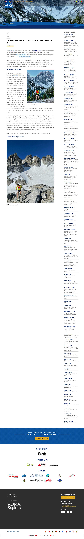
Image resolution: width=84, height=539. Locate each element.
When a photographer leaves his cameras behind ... (71, 283)
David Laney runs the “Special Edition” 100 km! (30, 42)
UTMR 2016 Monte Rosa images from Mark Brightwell (70, 329)
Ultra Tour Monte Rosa (70, 423)
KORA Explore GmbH (13, 531)
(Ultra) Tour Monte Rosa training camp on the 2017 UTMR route (71, 349)
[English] (74, 1)
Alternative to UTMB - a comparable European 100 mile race (71, 257)
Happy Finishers (68, 396)
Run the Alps (17, 75)
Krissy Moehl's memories (70, 400)
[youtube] (62, 512)
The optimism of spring (70, 391)
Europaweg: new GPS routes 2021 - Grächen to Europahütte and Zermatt (71, 44)
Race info (51, 4)
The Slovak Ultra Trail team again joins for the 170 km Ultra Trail (70, 63)
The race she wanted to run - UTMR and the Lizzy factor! (71, 417)
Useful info (60, 4)
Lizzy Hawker (10, 45)
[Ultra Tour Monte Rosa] (9, 4)
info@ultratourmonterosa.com (69, 506)
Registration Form (12, 496)
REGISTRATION (42, 4)
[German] (77, 1)
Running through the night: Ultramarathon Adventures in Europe (70, 154)
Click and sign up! (40, 438)
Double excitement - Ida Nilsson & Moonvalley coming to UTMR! (70, 178)
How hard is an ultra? (69, 360)
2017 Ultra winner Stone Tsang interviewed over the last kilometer (70, 291)
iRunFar (11, 50)
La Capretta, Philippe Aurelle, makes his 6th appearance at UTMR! (70, 70)
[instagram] (71, 512)
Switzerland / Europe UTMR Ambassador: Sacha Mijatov (71, 122)
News (78, 4)
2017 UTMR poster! (69, 302)
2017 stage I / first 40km (70, 365)
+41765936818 (65, 505)
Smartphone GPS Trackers (71, 405)
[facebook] (64, 512)
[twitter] (68, 512)
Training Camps (70, 4)
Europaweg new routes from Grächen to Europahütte (70, 170)
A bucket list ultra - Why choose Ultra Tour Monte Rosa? (71, 242)
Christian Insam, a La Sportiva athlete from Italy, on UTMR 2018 (71, 249)
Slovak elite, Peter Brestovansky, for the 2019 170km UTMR (71, 203)
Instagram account (25, 56)
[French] (79, 1)
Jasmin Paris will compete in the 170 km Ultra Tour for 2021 (71, 107)
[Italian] (81, 1)
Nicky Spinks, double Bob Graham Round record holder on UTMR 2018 (71, 264)
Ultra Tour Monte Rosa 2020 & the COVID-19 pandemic (70, 115)
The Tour (66, 369)
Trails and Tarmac (20, 54)
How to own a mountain (70, 221)
